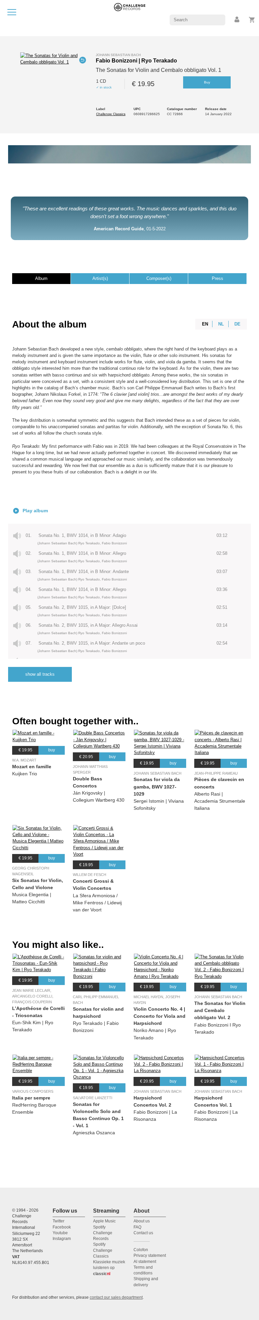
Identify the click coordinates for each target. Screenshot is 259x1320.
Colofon (141, 1250)
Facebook (62, 1227)
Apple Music (104, 1221)
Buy (207, 82)
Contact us (143, 1233)
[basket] (252, 19)
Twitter (58, 1221)
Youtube (60, 1233)
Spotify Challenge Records (102, 1233)
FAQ (137, 1227)
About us (142, 1221)
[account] (237, 19)
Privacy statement (150, 1255)
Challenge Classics (110, 114)
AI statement (145, 1262)
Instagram (62, 1239)
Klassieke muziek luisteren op (109, 1268)
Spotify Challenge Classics (102, 1250)
